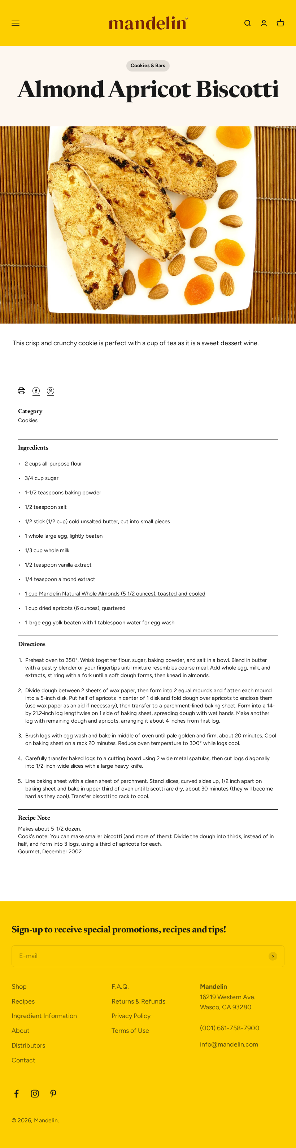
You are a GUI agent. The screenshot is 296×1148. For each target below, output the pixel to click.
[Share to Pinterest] (50, 392)
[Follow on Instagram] (35, 1094)
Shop (19, 987)
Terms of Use (130, 1031)
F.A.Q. (120, 987)
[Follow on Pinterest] (53, 1094)
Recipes (23, 1001)
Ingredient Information (44, 1016)
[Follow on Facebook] (16, 1094)
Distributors (28, 1045)
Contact (23, 1060)
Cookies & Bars (148, 65)
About (21, 1031)
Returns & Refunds (138, 1001)
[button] (21, 392)
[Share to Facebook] (36, 392)
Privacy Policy (131, 1016)
